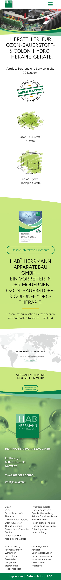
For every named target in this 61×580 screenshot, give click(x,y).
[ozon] (30, 108)
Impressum (16, 576)
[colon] (30, 150)
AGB (49, 576)
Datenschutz (35, 576)
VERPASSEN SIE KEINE (30, 388)
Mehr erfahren (30, 360)
